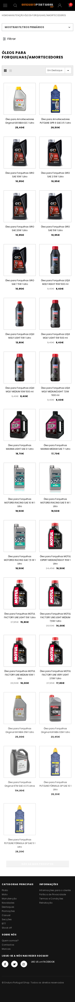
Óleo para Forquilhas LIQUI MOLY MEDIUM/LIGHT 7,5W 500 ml (55, 391)
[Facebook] (5, 964)
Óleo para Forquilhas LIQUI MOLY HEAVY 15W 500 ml (55, 282)
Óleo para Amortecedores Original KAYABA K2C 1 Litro (19, 121)
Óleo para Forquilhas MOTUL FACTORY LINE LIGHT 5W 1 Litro (19, 615)
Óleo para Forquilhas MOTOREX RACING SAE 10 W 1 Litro (19, 502)
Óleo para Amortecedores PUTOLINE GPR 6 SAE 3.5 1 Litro (55, 121)
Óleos (27, 15)
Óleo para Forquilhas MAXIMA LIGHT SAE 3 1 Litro (19, 447)
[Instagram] (24, 964)
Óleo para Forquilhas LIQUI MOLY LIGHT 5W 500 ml (55, 336)
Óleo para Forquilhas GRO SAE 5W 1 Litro (55, 228)
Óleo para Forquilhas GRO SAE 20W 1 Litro (19, 228)
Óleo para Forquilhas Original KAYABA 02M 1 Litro (55, 730)
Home (5, 15)
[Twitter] (14, 964)
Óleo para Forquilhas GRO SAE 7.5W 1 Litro (19, 282)
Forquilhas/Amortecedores (49, 15)
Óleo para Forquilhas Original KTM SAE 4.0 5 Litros (20, 784)
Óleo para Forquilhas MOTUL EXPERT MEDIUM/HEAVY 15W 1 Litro (55, 560)
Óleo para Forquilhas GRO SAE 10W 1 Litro (19, 174)
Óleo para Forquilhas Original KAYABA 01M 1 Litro (19, 730)
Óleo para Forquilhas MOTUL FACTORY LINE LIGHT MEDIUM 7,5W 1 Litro (55, 617)
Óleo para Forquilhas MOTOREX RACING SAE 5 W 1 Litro (55, 502)
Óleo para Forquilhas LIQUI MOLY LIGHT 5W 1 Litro (19, 336)
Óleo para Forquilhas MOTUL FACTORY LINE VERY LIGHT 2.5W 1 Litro (55, 675)
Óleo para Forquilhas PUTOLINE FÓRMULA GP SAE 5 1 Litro (19, 843)
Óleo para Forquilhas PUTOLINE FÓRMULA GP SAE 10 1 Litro (55, 786)
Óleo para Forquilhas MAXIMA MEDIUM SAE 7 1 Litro (55, 447)
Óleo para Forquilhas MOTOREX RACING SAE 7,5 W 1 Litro (19, 560)
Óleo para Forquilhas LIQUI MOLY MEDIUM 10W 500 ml (19, 389)
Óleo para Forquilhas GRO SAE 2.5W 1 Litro (55, 174)
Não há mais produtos (37, 864)
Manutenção (16, 15)
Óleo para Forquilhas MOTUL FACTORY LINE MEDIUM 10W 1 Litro (19, 675)
